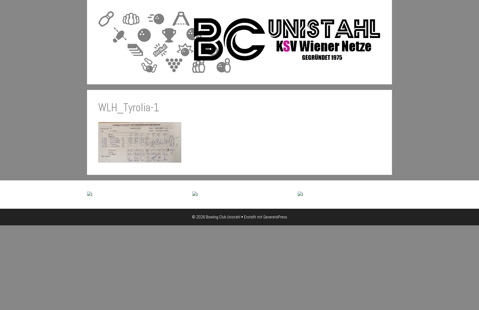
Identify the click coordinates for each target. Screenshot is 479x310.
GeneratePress (275, 217)
